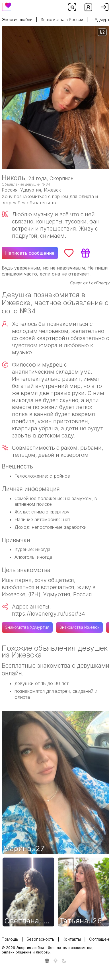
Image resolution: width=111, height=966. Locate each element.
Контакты (72, 939)
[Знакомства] (88, 7)
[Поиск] (72, 7)
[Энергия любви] (6, 5)
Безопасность (40, 939)
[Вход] (104, 7)
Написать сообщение (29, 253)
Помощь (10, 939)
